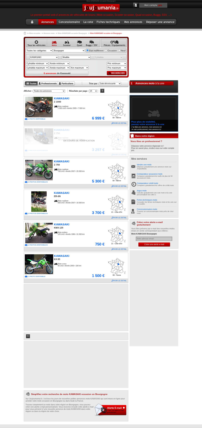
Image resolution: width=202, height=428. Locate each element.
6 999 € (98, 118)
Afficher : (28, 91)
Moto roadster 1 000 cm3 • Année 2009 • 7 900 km (71, 107)
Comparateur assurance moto (149, 174)
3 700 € (98, 213)
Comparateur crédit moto (147, 183)
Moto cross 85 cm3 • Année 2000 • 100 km (69, 265)
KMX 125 (58, 227)
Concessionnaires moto (147, 209)
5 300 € (98, 181)
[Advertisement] (76, 307)
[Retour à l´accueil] (25, 33)
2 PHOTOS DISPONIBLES (38, 245)
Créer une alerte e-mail (154, 244)
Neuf (123, 50)
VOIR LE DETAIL (120, 123)
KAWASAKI (61, 98)
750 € (99, 244)
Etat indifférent (96, 50)
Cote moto (87, 25)
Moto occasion (30, 25)
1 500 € (98, 276)
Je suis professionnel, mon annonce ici (146, 129)
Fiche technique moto (107, 25)
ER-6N (57, 196)
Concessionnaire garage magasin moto (68, 25)
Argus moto (142, 191)
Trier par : (93, 83)
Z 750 (57, 164)
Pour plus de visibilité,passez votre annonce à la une (147, 123)
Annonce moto (46, 25)
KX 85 (57, 259)
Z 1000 (57, 101)
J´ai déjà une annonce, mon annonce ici (146, 127)
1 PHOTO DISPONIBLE (36, 119)
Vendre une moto (144, 165)
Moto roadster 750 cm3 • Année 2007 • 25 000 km (71, 170)
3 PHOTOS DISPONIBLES (38, 182)
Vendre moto (152, 25)
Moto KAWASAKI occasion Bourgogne (72, 33)
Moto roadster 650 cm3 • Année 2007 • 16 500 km (71, 202)
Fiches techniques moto (147, 200)
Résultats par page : (79, 91)
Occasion (112, 50)
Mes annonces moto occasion (133, 25)
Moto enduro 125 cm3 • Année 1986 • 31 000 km (71, 233)
